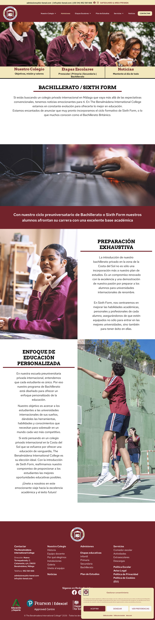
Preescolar (64, 73)
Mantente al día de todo (126, 73)
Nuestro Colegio (29, 69)
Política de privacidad (119, 615)
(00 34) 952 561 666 (82, 3)
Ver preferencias (140, 609)
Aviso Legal (129, 615)
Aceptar (94, 609)
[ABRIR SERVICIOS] (123, 13)
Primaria (77, 73)
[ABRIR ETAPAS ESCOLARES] (90, 13)
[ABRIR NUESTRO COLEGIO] (55, 13)
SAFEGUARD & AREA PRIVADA (114, 3)
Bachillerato (77, 76)
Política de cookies (107, 615)
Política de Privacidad (125, 574)
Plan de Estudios (89, 574)
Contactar (20, 546)
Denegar (117, 609)
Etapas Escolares (77, 69)
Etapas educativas (90, 552)
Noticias (126, 69)
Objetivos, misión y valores (29, 73)
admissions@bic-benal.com (39, 3)
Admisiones (87, 546)
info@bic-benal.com (62, 3)
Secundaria (89, 73)
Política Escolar (122, 567)
